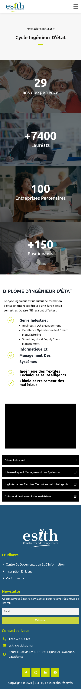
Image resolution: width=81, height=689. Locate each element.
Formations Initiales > (41, 28)
